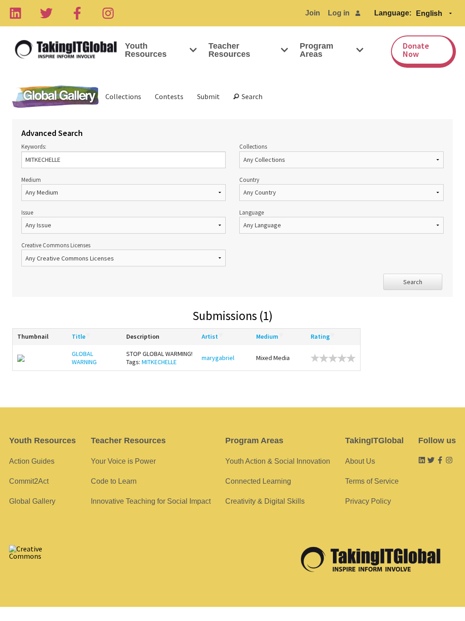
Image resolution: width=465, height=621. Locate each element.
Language (251, 212)
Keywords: (33, 146)
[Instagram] (108, 13)
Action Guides (31, 461)
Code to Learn (114, 481)
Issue (27, 212)
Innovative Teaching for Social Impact (151, 501)
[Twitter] (46, 13)
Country (249, 179)
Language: (392, 13)
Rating (320, 336)
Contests (169, 96)
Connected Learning (258, 481)
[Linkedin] (15, 13)
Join (312, 13)
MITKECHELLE (159, 362)
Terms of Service (372, 481)
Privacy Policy (368, 501)
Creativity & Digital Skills (265, 501)
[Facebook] (77, 13)
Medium (31, 179)
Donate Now (416, 49)
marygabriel (218, 358)
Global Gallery (55, 96)
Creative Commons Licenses (55, 245)
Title (78, 336)
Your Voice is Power (123, 461)
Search (250, 96)
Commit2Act (29, 481)
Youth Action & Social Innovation (277, 461)
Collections (123, 96)
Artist (210, 336)
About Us (360, 461)
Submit (208, 96)
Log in (339, 13)
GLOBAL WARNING (84, 358)
